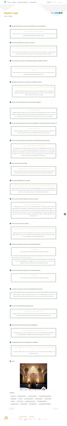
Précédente (55, 408)
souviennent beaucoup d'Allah (45, 396)
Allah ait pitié (13, 398)
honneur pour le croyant (30, 401)
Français (58, 2)
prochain (11, 408)
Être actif (12, 401)
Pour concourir (20, 401)
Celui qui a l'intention (32, 396)
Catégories (14, 2)
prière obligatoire (33, 404)
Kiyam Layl (13, 396)
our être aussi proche (29, 398)
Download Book (33, 2)
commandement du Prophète (44, 404)
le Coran (20, 398)
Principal (9, 2)
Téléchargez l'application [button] (22, 2)
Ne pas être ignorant (22, 396)
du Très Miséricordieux (41, 401)
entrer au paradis (38, 398)
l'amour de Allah (48, 398)
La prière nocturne (14, 404)
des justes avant (24, 404)
